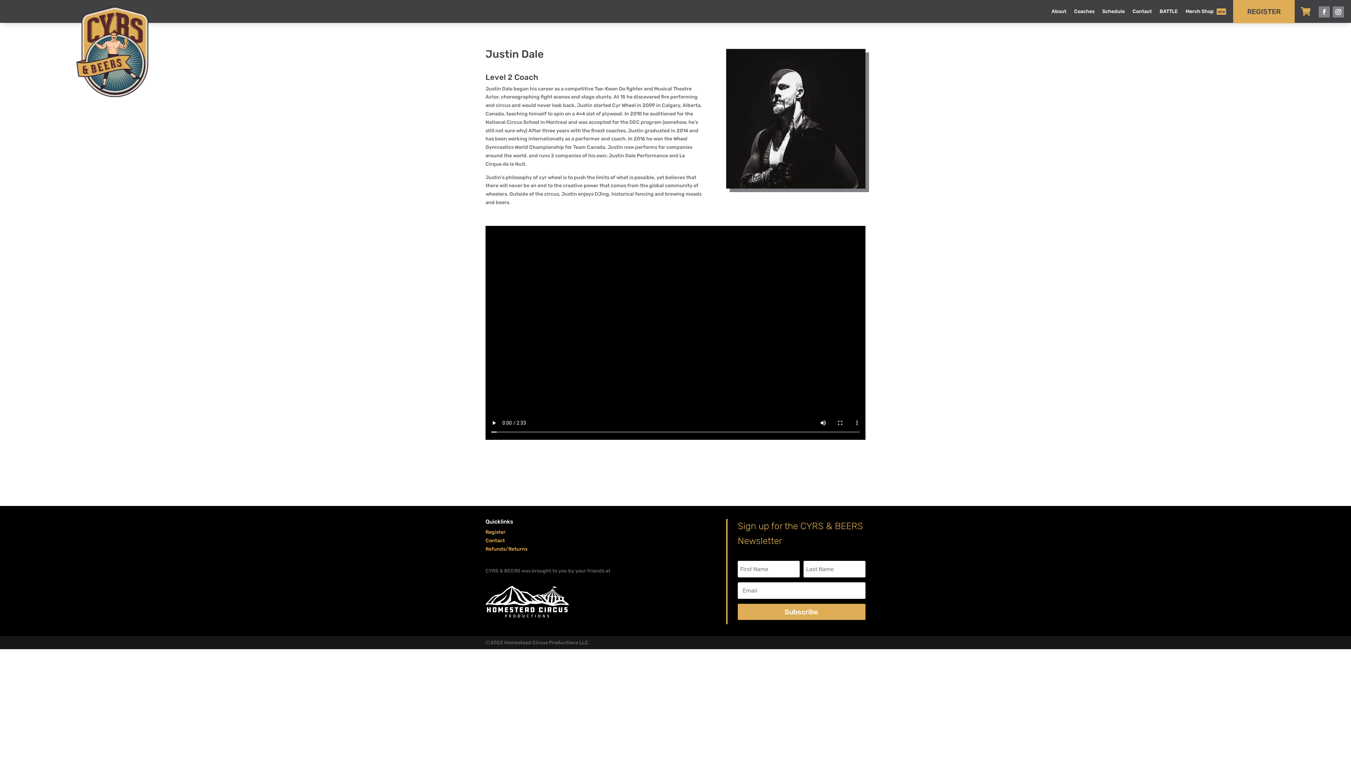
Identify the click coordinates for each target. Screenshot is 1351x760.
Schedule (1113, 11)
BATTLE (1169, 11)
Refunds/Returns (506, 549)
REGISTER (1264, 11)
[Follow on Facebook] (1324, 12)
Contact (1142, 11)
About (1059, 11)
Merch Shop (1205, 11)
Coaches (1084, 11)
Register (496, 532)
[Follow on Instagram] (1338, 12)
